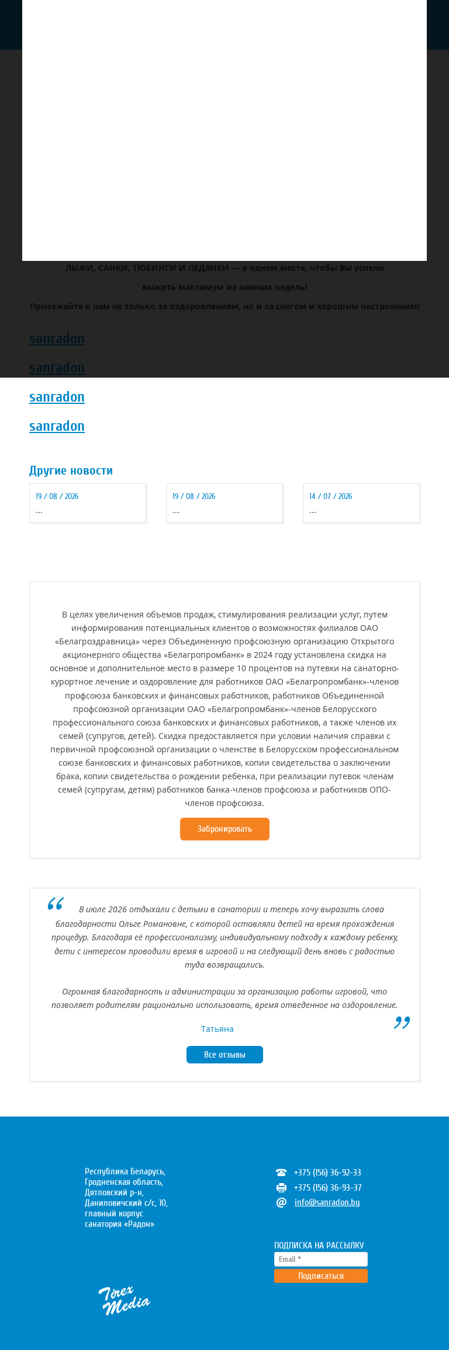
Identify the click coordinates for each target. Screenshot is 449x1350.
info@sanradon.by (327, 1202)
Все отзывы (225, 1054)
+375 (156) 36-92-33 (327, 1172)
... (39, 509)
